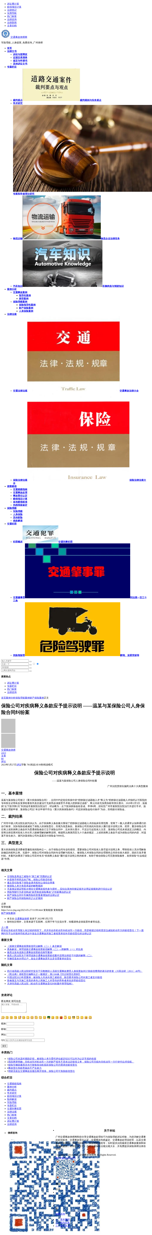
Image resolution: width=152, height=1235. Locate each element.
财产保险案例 (26, 308)
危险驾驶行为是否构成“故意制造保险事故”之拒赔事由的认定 (39, 892)
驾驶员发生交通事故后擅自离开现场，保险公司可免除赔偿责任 (41, 1071)
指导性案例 (25, 295)
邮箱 (3, 1029)
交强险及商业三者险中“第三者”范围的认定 (29, 876)
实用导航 (12, 13)
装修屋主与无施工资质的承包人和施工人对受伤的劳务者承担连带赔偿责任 (46, 980)
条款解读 (18, 520)
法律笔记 (12, 10)
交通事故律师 (22, 918)
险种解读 (12, 1099)
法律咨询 (12, 19)
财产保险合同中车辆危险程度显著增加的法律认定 (33, 895)
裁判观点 (12, 1090)
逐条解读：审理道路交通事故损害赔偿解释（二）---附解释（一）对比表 (45, 949)
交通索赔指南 (20, 489)
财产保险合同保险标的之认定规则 (25, 898)
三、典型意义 (63, 1225)
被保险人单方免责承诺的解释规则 (25, 886)
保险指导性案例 (27, 305)
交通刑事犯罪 (14, 1108)
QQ (3, 1040)
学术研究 (12, 1093)
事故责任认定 (20, 495)
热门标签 (12, 16)
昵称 (3, 1023)
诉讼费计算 (13, 4)
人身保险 (18, 514)
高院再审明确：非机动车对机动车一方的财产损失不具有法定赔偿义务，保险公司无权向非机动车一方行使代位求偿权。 (71, 1062)
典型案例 (23, 298)
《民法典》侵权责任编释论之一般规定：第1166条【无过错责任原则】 (44, 974)
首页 (3, 697)
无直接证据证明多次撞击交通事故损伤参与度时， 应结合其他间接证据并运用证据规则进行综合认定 (59, 889)
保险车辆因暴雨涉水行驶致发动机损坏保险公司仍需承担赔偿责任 (42, 1065)
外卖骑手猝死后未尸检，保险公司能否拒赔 (29, 879)
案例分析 (10, 697)
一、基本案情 (63, 1219)
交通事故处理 (20, 492)
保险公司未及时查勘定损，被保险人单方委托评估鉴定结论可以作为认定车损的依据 (52, 1058)
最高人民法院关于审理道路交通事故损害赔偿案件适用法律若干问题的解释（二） (50, 955)
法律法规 (12, 1111)
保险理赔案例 (20, 301)
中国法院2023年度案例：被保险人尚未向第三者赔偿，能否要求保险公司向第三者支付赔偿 (54, 977)
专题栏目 (12, 686)
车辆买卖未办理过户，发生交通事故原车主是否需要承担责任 (39, 958)
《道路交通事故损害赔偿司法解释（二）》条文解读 (34, 946)
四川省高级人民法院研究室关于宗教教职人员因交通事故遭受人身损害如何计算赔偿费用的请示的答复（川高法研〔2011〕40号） (74, 971)
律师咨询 (60, 1214)
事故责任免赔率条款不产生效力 (25, 1068)
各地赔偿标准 (20, 502)
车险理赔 (18, 511)
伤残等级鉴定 (20, 505)
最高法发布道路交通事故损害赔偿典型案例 (29, 952)
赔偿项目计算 (14, 7)
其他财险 (18, 517)
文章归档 (12, 25)
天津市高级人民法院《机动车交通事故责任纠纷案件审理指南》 (40, 983)
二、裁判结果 (63, 1222)
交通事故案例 (20, 292)
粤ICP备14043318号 (66, 1158)
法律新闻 (12, 22)
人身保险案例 (26, 311)
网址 (3, 1034)
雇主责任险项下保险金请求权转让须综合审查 (31, 882)
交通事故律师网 (18, 37)
